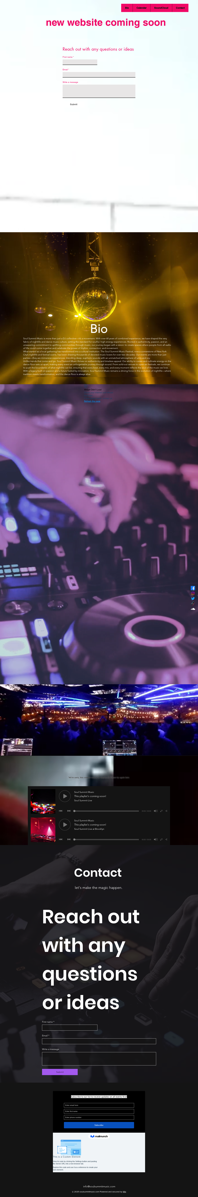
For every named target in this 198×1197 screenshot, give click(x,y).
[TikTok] (193, 604)
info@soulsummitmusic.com (99, 1186)
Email (66, 69)
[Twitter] (193, 598)
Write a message (70, 82)
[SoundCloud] (193, 609)
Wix (124, 1191)
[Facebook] (193, 588)
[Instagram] (193, 593)
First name (68, 57)
